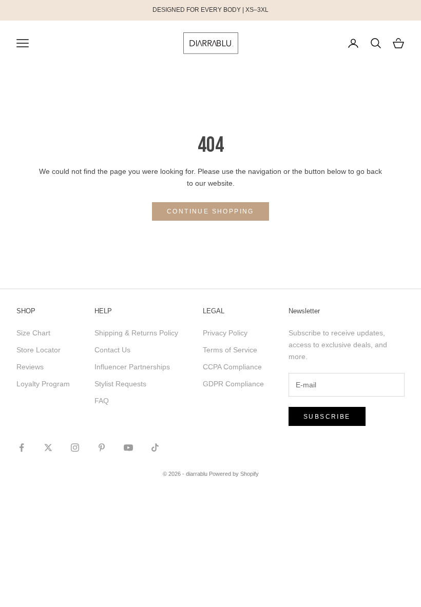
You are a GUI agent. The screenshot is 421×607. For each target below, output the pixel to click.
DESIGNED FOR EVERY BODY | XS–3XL (210, 9)
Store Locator (38, 350)
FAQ (101, 401)
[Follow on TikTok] (155, 447)
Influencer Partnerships (132, 367)
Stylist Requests (120, 384)
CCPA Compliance (232, 367)
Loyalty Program (43, 384)
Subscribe (327, 416)
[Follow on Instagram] (75, 447)
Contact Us (112, 350)
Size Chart (33, 333)
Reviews (30, 367)
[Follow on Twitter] (48, 447)
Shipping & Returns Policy (136, 333)
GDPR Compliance (233, 384)
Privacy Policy (225, 333)
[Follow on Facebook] (21, 447)
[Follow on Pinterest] (102, 447)
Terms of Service (230, 350)
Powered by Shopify (234, 474)
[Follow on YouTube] (128, 447)
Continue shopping (210, 211)
